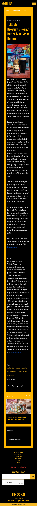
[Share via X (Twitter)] (13, 386)
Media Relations (10, 368)
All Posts (7, 10)
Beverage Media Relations (21, 368)
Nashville (25, 371)
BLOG (25, 10)
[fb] (14, 494)
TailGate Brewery (11, 375)
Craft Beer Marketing (11, 371)
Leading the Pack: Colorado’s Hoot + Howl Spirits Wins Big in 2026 (18, 418)
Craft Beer (20, 371)
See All (28, 396)
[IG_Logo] (18, 494)
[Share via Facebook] (8, 386)
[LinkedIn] (23, 494)
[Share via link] (22, 386)
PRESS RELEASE (16, 10)
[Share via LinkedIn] (17, 386)
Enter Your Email (18, 472)
